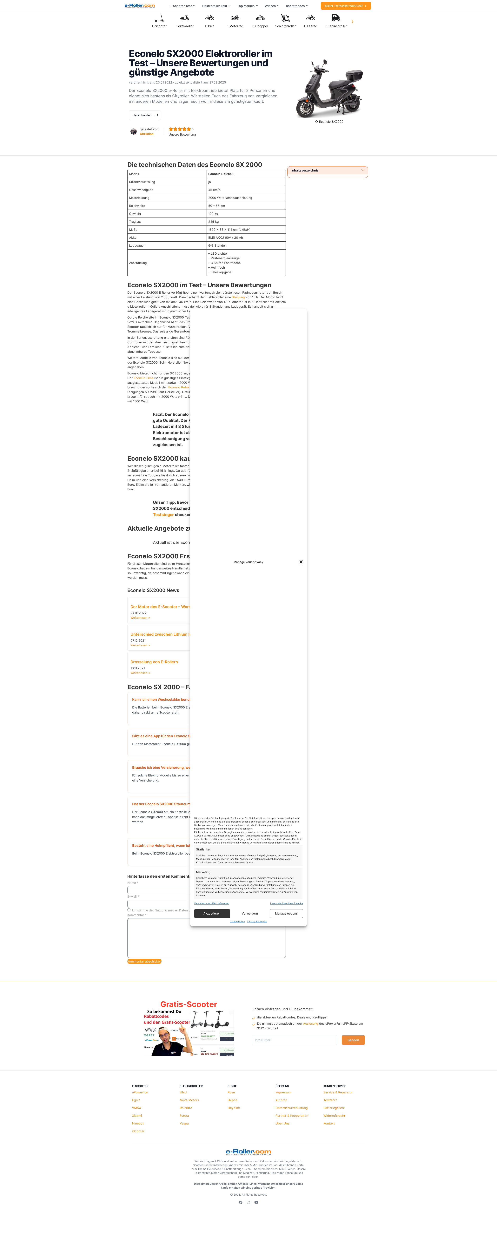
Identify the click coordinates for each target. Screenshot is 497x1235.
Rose (231, 1092)
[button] (301, 562)
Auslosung (310, 1023)
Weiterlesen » (140, 618)
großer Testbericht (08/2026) (344, 5)
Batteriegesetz (334, 1108)
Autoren (281, 1100)
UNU (183, 1092)
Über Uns (282, 1123)
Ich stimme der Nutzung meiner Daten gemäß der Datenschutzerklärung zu (187, 910)
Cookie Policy (237, 921)
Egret (136, 1100)
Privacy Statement (257, 921)
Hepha (232, 1100)
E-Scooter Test (181, 6)
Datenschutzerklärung (291, 1108)
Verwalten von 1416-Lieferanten (211, 903)
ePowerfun (140, 1092)
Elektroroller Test (214, 6)
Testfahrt (330, 1100)
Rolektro (186, 1108)
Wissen (270, 6)
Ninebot (138, 1123)
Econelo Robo (178, 387)
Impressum (283, 1092)
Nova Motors (189, 1100)
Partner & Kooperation (291, 1116)
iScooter (138, 1131)
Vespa (184, 1123)
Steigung (238, 297)
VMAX (136, 1108)
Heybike (234, 1108)
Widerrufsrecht (334, 1116)
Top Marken (246, 6)
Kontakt (329, 1123)
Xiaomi (137, 1116)
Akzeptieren (212, 913)
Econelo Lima (143, 378)
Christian (147, 134)
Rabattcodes (295, 6)
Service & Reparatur (338, 1092)
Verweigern (250, 913)
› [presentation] (352, 21)
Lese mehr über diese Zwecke (286, 903)
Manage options (286, 913)
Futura (184, 1116)
